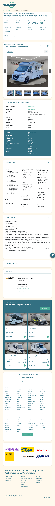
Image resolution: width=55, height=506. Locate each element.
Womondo (42, 429)
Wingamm (30, 429)
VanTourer (30, 427)
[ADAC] (9, 456)
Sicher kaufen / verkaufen (26, 478)
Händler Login (39, 478)
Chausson (7, 387)
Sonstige (19, 423)
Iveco (41, 399)
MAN (29, 405)
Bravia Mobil (20, 383)
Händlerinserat (43, 46)
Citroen (19, 387)
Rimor (29, 419)
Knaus (41, 401)
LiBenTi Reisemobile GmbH (10, 37)
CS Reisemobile (9, 385)
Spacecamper (31, 423)
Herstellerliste (24, 480)
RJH (41, 415)
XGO (6, 431)
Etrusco (30, 391)
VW (17, 427)
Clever (30, 387)
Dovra (41, 389)
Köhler (6, 403)
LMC (18, 403)
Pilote (18, 415)
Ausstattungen (11, 162)
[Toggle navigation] (50, 4)
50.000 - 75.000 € (8, 33)
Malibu (41, 405)
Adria (6, 381)
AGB (31, 495)
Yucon (18, 431)
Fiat (18, 393)
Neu (49, 46)
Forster (42, 393)
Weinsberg (8, 429)
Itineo (29, 399)
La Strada (30, 403)
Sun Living (42, 423)
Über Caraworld (8, 478)
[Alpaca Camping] (12, 449)
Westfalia (19, 429)
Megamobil (8, 407)
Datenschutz (37, 495)
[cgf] (43, 456)
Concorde (42, 387)
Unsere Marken (27, 434)
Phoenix (7, 415)
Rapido (30, 417)
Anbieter (9, 272)
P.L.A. (18, 413)
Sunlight (7, 425)
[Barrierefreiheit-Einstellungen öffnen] (52, 255)
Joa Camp (7, 401)
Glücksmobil (8, 397)
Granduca (19, 397)
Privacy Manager (24, 486)
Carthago (30, 385)
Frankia (7, 395)
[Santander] (43, 449)
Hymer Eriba (8, 399)
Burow (30, 383)
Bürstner (42, 383)
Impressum (46, 497)
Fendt (6, 393)
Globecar (42, 395)
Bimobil (7, 383)
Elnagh (18, 391)
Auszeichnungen (11, 263)
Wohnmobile (31, 109)
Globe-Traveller (32, 395)
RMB (6, 417)
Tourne (7, 427)
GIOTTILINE (19, 395)
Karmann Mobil (32, 401)
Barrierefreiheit (45, 495)
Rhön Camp (20, 419)
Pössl (29, 415)
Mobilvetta (42, 407)
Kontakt (22, 484)
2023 (29, 116)
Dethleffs (30, 389)
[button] (5, 71)
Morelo (18, 409)
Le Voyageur (20, 405)
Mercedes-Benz (21, 407)
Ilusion (18, 399)
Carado (18, 385)
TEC (18, 425)
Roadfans (7, 421)
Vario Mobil (42, 427)
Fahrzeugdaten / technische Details (17, 102)
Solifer (6, 423)
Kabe (18, 401)
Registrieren (39, 480)
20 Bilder (10, 51)
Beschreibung (10, 217)
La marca (42, 403)
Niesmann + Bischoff (31, 410)
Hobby (30, 397)
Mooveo (7, 409)
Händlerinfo (38, 482)
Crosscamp (19, 389)
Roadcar (42, 419)
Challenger (43, 385)
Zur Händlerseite (21, 291)
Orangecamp (8, 413)
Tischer (42, 425)
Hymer (41, 397)
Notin (41, 409)
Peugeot (42, 413)
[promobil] (27, 449)
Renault (7, 419)
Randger (19, 417)
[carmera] (27, 456)
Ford (29, 393)
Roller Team (43, 421)
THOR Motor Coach (33, 425)
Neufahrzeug (31, 106)
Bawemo (30, 381)
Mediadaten (8, 480)
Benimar (42, 381)
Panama (30, 413)
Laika (6, 405)
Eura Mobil (42, 391)
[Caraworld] (9, 4)
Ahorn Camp (20, 381)
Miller (29, 407)
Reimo (41, 417)
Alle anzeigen (44, 308)
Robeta (30, 421)
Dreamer (7, 391)
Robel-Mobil (20, 421)
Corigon (7, 389)
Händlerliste (23, 482)
